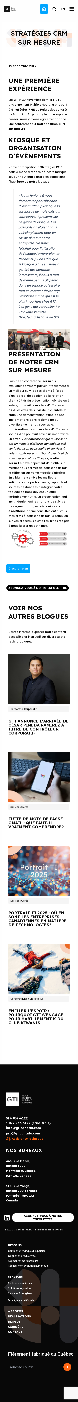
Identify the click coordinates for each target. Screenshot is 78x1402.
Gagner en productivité (22, 1255)
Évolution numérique (20, 1283)
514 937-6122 (17, 1118)
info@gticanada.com (23, 1128)
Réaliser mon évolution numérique (28, 1265)
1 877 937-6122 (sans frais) (28, 1123)
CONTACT (15, 1332)
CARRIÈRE (15, 1327)
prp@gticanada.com (23, 1133)
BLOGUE (14, 1321)
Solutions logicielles (19, 1288)
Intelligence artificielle (21, 1300)
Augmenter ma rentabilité (23, 1260)
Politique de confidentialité (49, 1229)
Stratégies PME (23, 109)
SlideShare (16, 511)
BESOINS (15, 1245)
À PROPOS (15, 1311)
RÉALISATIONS (19, 1316)
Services (15, 1276)
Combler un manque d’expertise (26, 1250)
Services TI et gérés (20, 1293)
